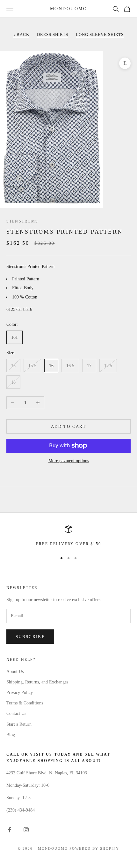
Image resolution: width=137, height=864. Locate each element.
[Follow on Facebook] (9, 829)
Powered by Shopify (94, 848)
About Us (15, 671)
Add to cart (68, 426)
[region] (68, 536)
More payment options (68, 460)
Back (21, 34)
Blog (10, 734)
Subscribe (30, 636)
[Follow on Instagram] (26, 829)
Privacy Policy (19, 692)
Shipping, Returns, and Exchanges (37, 682)
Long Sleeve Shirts (100, 34)
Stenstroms (22, 221)
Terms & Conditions (24, 703)
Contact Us (16, 713)
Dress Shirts (52, 34)
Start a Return (19, 724)
